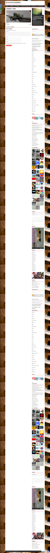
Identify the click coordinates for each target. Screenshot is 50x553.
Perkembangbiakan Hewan (35, 140)
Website (7, 41)
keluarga (33, 76)
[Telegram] (1, 10)
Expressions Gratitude (34, 138)
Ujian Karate (35, 282)
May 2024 (33, 253)
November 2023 (34, 255)
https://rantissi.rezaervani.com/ (39, 40)
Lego (32, 80)
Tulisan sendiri (33, 369)
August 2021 (33, 522)
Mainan (33, 82)
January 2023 (33, 259)
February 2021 (33, 264)
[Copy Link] (1, 13)
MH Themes (16, 551)
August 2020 (33, 270)
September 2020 (34, 269)
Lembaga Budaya (34, 135)
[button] (37, 238)
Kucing (32, 78)
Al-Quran (33, 53)
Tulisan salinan (33, 367)
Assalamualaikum (36, 286)
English (33, 324)
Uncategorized (33, 371)
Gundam (33, 328)
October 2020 (33, 528)
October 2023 (33, 517)
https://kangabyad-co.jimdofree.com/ (36, 305)
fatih (32, 545)
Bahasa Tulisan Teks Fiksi (35, 139)
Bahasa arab (33, 57)
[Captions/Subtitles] (40, 248)
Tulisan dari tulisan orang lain (35, 365)
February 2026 (33, 512)
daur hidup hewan (34, 320)
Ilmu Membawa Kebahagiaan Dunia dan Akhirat (37, 132)
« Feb (32, 224)
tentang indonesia (34, 361)
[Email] (1, 12)
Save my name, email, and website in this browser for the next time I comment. (16, 43)
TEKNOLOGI (33, 98)
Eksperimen (33, 322)
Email (7, 39)
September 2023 (34, 258)
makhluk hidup (33, 84)
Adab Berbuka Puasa (34, 145)
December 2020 (34, 266)
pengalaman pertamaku (35, 92)
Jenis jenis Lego (34, 402)
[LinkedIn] (1, 7)
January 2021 (33, 265)
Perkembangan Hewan (34, 403)
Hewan (33, 330)
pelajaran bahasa (34, 90)
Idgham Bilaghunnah (34, 72)
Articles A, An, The (34, 397)
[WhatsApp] (1, 9)
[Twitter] (1, 6)
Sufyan (33, 286)
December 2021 (34, 260)
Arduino (33, 55)
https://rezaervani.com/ (38, 41)
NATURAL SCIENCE (34, 86)
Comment (7, 31)
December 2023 (34, 254)
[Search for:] (38, 31)
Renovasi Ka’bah (34, 131)
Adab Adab (33, 51)
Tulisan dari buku (34, 363)
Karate (32, 74)
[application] (38, 238)
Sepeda (33, 96)
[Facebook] (1, 4)
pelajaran (33, 88)
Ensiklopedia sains (34, 326)
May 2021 (33, 523)
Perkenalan (33, 94)
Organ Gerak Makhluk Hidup (35, 144)
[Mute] (41, 248)
